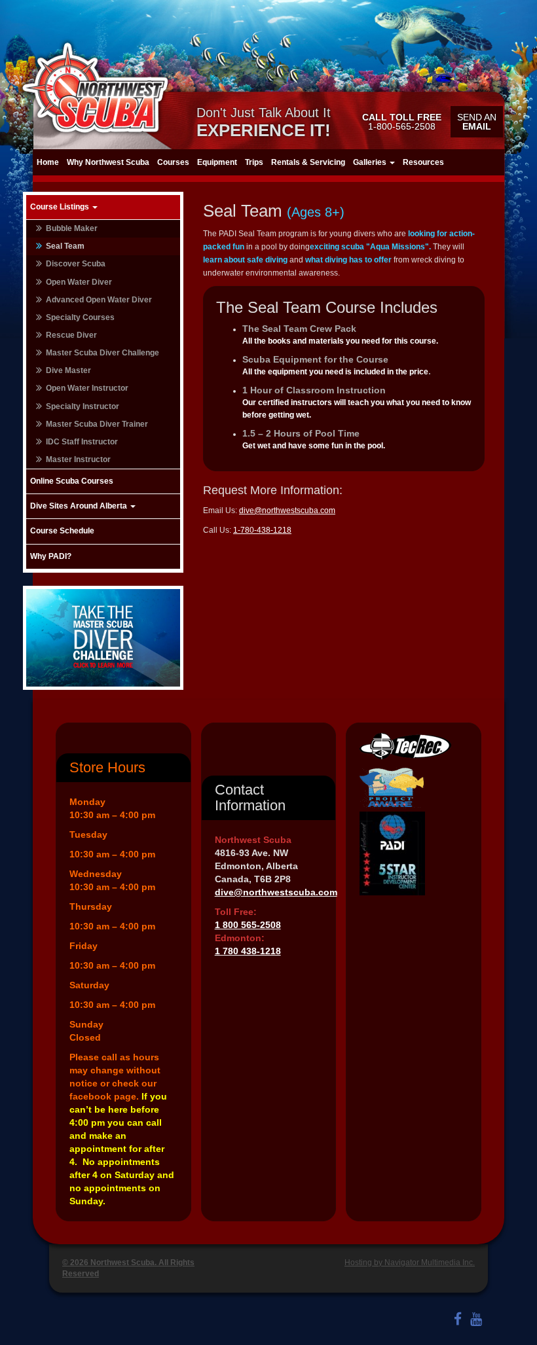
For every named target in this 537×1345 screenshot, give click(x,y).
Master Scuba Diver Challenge (102, 352)
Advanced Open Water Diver (99, 299)
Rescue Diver (71, 335)
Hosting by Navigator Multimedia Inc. (409, 1262)
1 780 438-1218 (248, 951)
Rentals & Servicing (308, 162)
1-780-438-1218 (262, 530)
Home (48, 162)
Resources (423, 162)
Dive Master (68, 370)
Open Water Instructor (87, 388)
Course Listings (60, 206)
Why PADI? (50, 556)
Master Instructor (78, 459)
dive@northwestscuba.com (287, 510)
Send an (476, 122)
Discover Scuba (75, 263)
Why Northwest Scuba (108, 162)
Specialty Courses (80, 317)
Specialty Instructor (82, 406)
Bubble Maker (72, 228)
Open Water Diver (79, 282)
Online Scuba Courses (71, 481)
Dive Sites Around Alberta (79, 506)
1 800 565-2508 (248, 925)
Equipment (217, 162)
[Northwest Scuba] (95, 87)
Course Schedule (62, 530)
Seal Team (65, 246)
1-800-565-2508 (401, 122)
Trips (254, 162)
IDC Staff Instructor (82, 441)
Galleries (370, 162)
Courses (173, 162)
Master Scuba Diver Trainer (97, 424)
